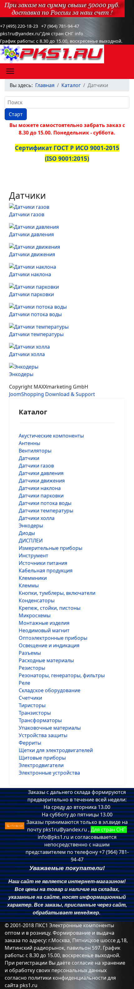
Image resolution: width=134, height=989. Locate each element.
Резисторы (32, 667)
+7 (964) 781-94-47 (60, 26)
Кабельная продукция (46, 570)
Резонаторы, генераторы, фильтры (62, 675)
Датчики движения (32, 254)
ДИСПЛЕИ (31, 540)
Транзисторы (35, 712)
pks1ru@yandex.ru (65, 829)
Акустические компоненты (51, 435)
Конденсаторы (37, 600)
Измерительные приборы (50, 548)
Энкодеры (21, 374)
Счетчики (30, 697)
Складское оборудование (49, 690)
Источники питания (43, 563)
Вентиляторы (35, 450)
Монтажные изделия (44, 622)
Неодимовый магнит (44, 630)
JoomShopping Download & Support (52, 394)
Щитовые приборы (42, 757)
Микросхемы (34, 615)
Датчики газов (26, 214)
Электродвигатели (41, 765)
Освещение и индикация (49, 645)
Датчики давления (31, 234)
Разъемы (30, 652)
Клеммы (29, 585)
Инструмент (33, 555)
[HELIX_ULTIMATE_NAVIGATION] (10, 71)
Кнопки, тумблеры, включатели (57, 593)
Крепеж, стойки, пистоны (49, 608)
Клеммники (33, 578)
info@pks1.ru (53, 837)
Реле (24, 682)
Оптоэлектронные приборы (53, 637)
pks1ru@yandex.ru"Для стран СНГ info (41, 34)
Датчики (29, 458)
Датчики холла (27, 354)
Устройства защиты (43, 735)
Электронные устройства (49, 772)
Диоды (27, 533)
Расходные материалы (46, 660)
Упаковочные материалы (50, 727)
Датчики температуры (36, 334)
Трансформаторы (40, 720)
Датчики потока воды (35, 314)
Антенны (29, 443)
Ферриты (30, 742)
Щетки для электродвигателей (56, 750)
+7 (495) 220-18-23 (19, 26)
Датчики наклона (30, 274)
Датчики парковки (31, 294)
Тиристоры (32, 705)
